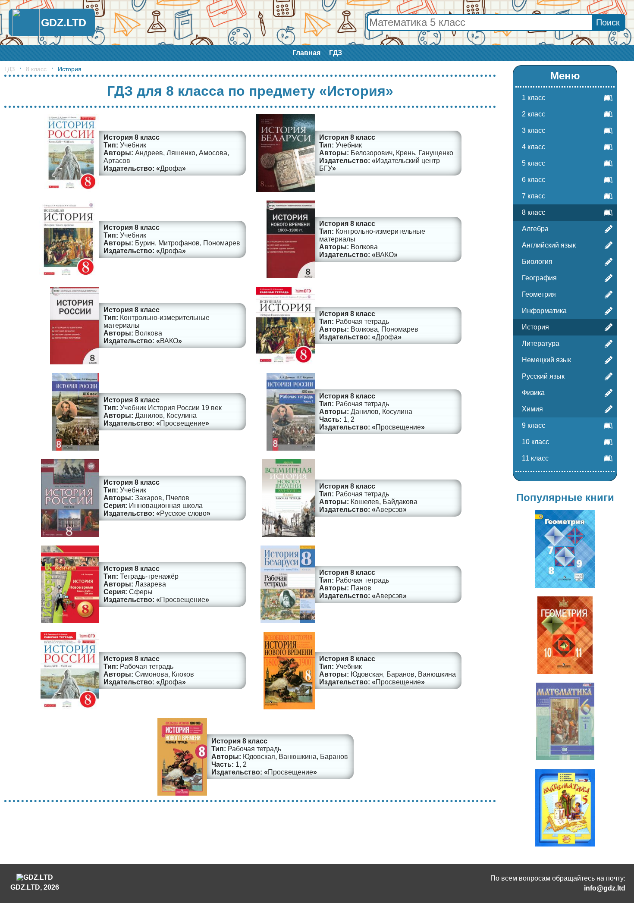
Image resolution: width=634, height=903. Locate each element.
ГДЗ (335, 52)
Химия (532, 409)
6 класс (533, 179)
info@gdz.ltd (604, 888)
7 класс (533, 196)
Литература (540, 343)
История (535, 327)
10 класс (535, 441)
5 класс (533, 163)
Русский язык (543, 376)
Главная (306, 52)
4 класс (533, 146)
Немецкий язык (546, 360)
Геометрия (539, 294)
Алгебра (535, 228)
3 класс (533, 130)
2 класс (533, 114)
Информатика (544, 310)
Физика (533, 392)
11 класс (535, 458)
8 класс (36, 69)
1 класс (533, 97)
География (539, 278)
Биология (537, 261)
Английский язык (549, 245)
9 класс (533, 425)
